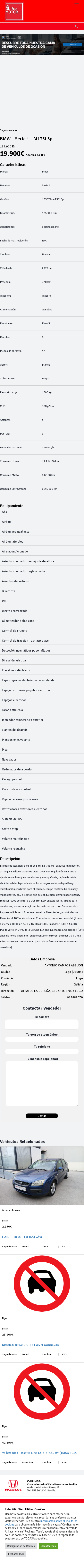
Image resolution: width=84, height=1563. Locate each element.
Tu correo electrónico (42, 1035)
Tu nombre (41, 1017)
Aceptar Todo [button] (48, 1546)
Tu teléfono (42, 1047)
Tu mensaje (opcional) (42, 1059)
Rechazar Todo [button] (16, 1554)
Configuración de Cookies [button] (21, 1546)
